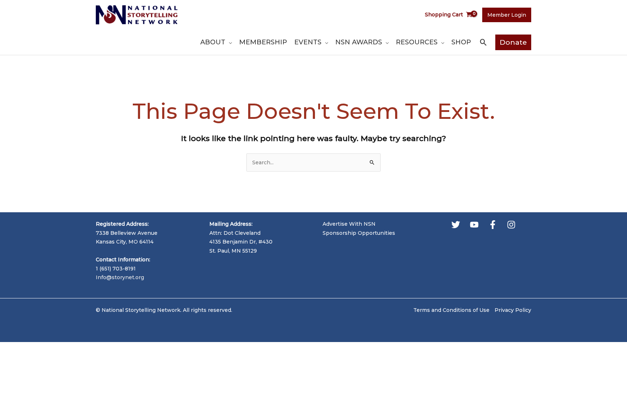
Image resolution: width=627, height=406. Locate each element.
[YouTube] (474, 224)
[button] (228, 42)
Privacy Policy (513, 310)
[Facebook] (492, 224)
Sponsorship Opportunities (359, 233)
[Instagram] (511, 224)
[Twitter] (455, 224)
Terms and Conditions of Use (451, 310)
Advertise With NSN (349, 224)
